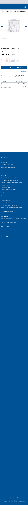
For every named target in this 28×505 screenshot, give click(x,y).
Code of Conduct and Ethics (9, 205)
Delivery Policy (5, 187)
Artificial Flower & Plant (11, 11)
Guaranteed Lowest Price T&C (10, 180)
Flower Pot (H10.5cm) (21, 11)
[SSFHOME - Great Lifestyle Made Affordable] (14, 7)
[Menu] (2, 7)
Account (3, 175)
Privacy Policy (5, 185)
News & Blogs (5, 226)
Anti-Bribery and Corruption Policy (11, 207)
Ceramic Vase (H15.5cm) (21, 119)
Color (2, 59)
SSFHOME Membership (8, 167)
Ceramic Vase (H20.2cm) (7, 141)
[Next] (26, 25)
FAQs (2, 192)
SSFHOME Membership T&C (9, 178)
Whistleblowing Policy (7, 203)
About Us (4, 162)
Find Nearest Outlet (7, 165)
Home (3, 11)
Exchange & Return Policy (8, 190)
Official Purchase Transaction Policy (11, 182)
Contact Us (4, 216)
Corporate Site (5, 200)
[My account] (25, 7)
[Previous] (2, 25)
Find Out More (23, 71)
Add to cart (20, 67)
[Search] (4, 7)
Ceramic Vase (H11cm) (7, 119)
